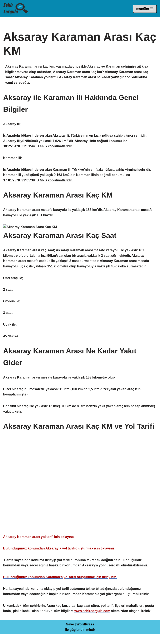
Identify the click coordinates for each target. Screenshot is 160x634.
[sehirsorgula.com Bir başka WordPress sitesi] (15, 8)
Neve (70, 624)
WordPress (85, 624)
